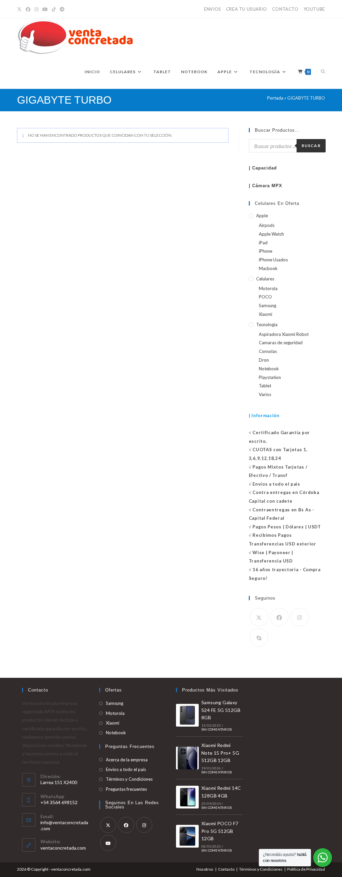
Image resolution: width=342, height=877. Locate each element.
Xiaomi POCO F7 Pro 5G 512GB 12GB (219, 831)
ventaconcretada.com (63, 848)
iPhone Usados (273, 259)
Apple (262, 215)
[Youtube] (108, 843)
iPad (263, 242)
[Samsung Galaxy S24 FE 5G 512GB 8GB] (187, 715)
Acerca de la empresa (127, 759)
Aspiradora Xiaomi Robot (284, 334)
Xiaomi (265, 314)
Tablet (265, 385)
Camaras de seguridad (281, 342)
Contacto (226, 869)
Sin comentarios (216, 729)
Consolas (268, 351)
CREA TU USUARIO (246, 9)
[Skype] (259, 637)
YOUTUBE (314, 9)
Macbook (268, 268)
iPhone (265, 251)
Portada (275, 98)
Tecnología (267, 324)
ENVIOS (212, 9)
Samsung (267, 305)
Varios (265, 394)
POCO (265, 296)
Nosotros (204, 869)
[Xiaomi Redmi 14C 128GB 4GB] (187, 797)
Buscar (311, 145)
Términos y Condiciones (129, 779)
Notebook (269, 368)
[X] (20, 9)
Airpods (267, 225)
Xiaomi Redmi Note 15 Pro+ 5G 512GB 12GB (220, 752)
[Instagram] (36, 9)
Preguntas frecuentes (126, 789)
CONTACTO (285, 9)
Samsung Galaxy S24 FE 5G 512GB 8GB (220, 710)
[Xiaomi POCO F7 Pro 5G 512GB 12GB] (187, 836)
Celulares (265, 278)
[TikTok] (54, 9)
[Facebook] (28, 9)
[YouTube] (45, 9)
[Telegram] (62, 9)
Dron (264, 360)
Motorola (268, 288)
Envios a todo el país (126, 769)
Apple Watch (271, 234)
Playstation (270, 377)
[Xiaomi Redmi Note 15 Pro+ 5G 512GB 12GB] (187, 758)
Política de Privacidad (306, 869)
